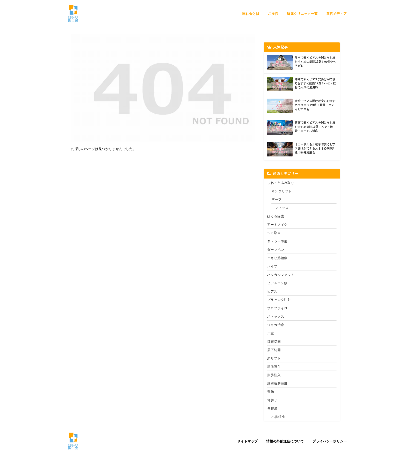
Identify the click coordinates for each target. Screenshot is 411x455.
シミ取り (274, 233)
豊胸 (270, 391)
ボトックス (275, 316)
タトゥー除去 (277, 241)
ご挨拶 (273, 13)
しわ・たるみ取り (280, 183)
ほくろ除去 (275, 216)
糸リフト (274, 358)
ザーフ (276, 199)
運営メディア (336, 13)
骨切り (272, 400)
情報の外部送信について (285, 441)
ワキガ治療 (275, 325)
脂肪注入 (274, 375)
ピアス (272, 291)
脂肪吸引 (274, 366)
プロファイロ (277, 308)
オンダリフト (281, 191)
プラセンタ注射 (279, 300)
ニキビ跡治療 (277, 258)
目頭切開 (274, 341)
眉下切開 (274, 350)
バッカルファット (280, 274)
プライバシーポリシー (330, 441)
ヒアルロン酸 (277, 283)
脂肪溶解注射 (277, 383)
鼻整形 (272, 408)
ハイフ (272, 266)
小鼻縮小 (278, 417)
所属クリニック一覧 (302, 13)
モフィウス (280, 208)
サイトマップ (247, 441)
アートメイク (277, 224)
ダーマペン (275, 249)
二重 (270, 333)
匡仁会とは (250, 13)
